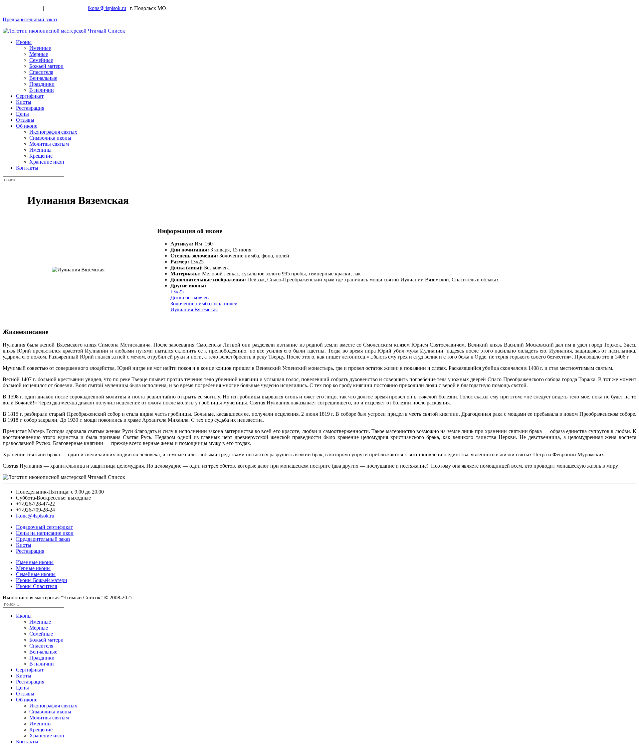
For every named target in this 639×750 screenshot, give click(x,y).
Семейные (41, 60)
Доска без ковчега (190, 297)
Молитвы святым (49, 144)
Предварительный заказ (30, 19)
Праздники (42, 84)
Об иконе (26, 126)
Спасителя (41, 72)
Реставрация (30, 108)
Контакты (27, 168)
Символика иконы (50, 138)
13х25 (177, 291)
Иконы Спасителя (36, 586)
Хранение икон (46, 162)
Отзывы (25, 120)
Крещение (41, 156)
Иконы (24, 42)
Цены (22, 114)
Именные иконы (35, 562)
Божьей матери (46, 66)
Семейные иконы (36, 574)
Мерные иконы (33, 568)
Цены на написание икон (45, 533)
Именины (40, 150)
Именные (40, 48)
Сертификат (30, 96)
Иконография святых (53, 132)
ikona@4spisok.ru (107, 8)
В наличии (41, 90)
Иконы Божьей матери (41, 580)
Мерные (38, 54)
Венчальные (43, 78)
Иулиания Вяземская (194, 309)
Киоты (23, 102)
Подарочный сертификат (44, 527)
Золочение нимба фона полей (204, 303)
